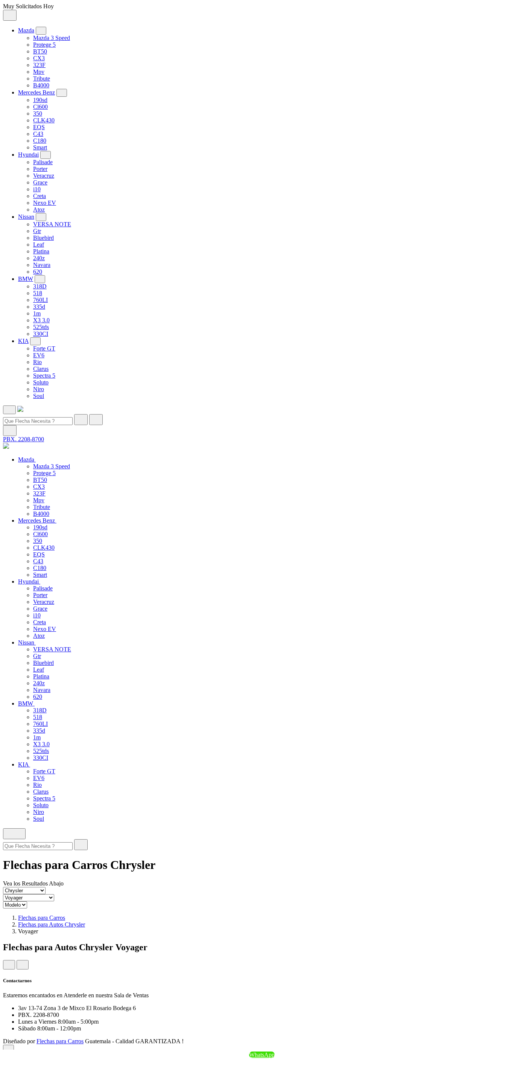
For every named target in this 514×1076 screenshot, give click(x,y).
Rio (37, 362)
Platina (41, 251)
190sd (40, 100)
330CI (40, 334)
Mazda (26, 30)
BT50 (40, 51)
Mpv (38, 72)
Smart (40, 147)
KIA (23, 341)
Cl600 (40, 107)
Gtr (37, 231)
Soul (38, 396)
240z (39, 258)
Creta (39, 196)
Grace (40, 182)
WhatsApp (262, 1055)
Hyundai (28, 154)
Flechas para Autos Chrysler (51, 924)
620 (37, 271)
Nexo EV (44, 203)
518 (37, 293)
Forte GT (44, 348)
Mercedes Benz (36, 92)
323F (39, 65)
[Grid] (9, 964)
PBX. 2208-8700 (23, 439)
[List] (23, 964)
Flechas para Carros (41, 917)
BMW (25, 279)
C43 (38, 134)
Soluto (41, 382)
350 (37, 113)
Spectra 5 (44, 375)
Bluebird (43, 238)
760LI (40, 300)
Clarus (41, 369)
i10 (37, 189)
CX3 (39, 58)
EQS (39, 127)
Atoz (39, 209)
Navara (41, 265)
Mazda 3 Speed (51, 38)
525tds (41, 327)
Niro (38, 389)
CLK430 (44, 120)
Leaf (38, 244)
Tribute (41, 78)
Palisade (43, 162)
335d (39, 306)
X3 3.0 (41, 320)
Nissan (26, 216)
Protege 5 (44, 44)
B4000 (41, 85)
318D (40, 286)
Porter (40, 169)
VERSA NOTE (52, 224)
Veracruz (43, 175)
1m (37, 313)
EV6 (38, 355)
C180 (39, 140)
